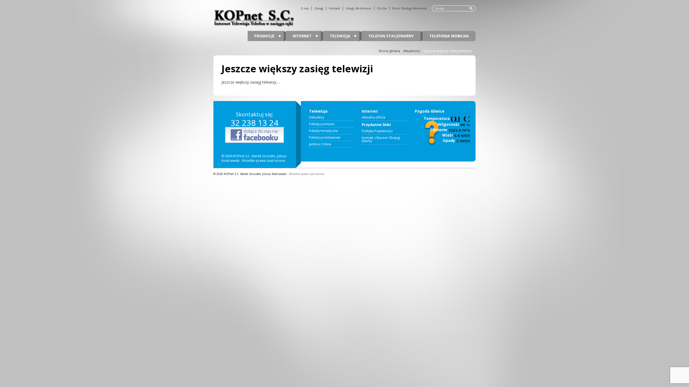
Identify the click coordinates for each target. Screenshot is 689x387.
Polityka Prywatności (377, 131)
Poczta (382, 8)
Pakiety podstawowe (324, 137)
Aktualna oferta (373, 117)
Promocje (265, 35)
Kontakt (334, 8)
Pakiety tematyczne (323, 130)
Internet (303, 35)
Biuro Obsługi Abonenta (409, 8)
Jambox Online (320, 144)
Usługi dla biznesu (358, 8)
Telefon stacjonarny (391, 35)
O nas (305, 8)
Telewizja (340, 35)
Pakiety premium (322, 124)
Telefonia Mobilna (449, 35)
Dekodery (316, 117)
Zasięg (318, 8)
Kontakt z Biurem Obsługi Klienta (381, 139)
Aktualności (411, 51)
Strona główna (389, 51)
